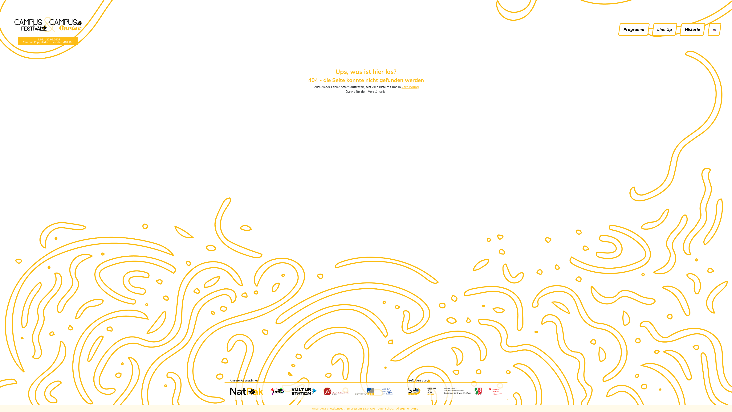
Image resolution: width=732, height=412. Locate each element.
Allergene (402, 408)
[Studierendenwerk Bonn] (336, 391)
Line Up (664, 29)
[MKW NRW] (463, 391)
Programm (634, 29)
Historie (692, 29)
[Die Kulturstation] (304, 391)
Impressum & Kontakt (361, 408)
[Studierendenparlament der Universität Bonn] (414, 391)
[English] (714, 29)
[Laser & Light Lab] (387, 391)
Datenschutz (386, 408)
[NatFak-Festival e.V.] (246, 391)
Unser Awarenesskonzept (328, 408)
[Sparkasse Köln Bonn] (495, 391)
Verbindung (410, 87)
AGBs (414, 408)
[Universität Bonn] (364, 391)
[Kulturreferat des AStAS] (277, 391)
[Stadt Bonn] (432, 391)
